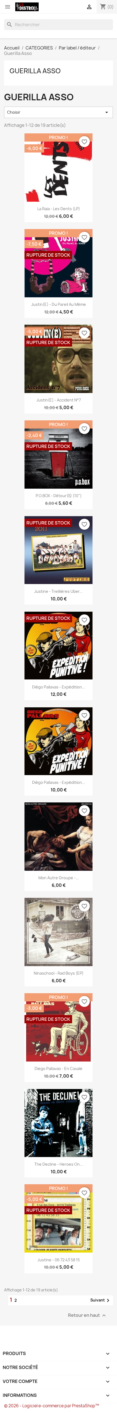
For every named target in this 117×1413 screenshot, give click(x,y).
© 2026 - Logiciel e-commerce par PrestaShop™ (51, 1406)
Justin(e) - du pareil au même (58, 304)
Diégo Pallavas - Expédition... (58, 687)
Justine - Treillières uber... (58, 591)
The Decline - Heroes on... (58, 1164)
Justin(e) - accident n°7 (58, 400)
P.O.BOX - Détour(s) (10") (59, 495)
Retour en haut (87, 1315)
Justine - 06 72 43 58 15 (59, 1259)
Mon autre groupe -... (58, 877)
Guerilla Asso (35, 70)
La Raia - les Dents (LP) (58, 208)
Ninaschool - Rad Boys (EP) (59, 973)
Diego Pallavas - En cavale (58, 1068)
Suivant (100, 1300)
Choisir (58, 112)
